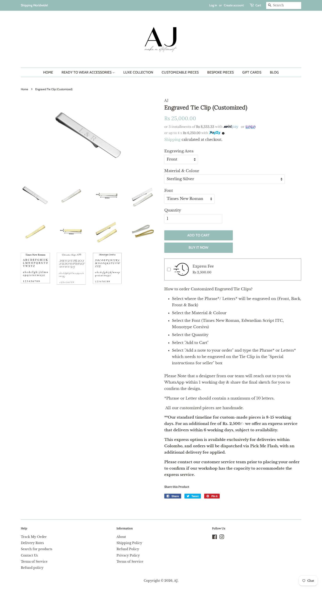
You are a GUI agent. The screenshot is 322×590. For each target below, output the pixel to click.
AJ (176, 581)
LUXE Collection (138, 72)
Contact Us (29, 555)
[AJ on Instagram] (221, 538)
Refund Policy (128, 549)
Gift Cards (251, 72)
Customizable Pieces (180, 72)
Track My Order (34, 537)
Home (48, 72)
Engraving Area (178, 151)
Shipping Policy (129, 543)
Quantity (172, 210)
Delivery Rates (32, 543)
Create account (234, 5)
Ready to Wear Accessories (87, 72)
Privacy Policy (128, 555)
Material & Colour (181, 171)
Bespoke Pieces (220, 72)
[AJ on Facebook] (214, 538)
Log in (213, 5)
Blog (274, 72)
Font (168, 190)
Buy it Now (198, 247)
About (121, 537)
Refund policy (32, 568)
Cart (258, 5)
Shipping (172, 139)
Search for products (36, 549)
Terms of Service (34, 562)
